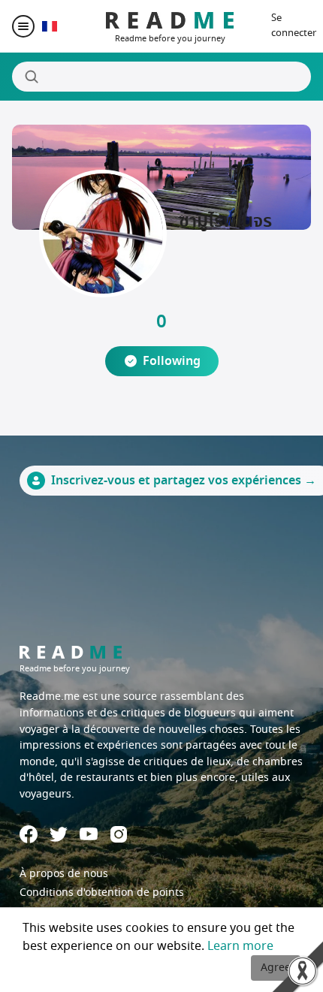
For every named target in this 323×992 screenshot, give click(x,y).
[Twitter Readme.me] (59, 834)
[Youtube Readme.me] (89, 834)
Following (172, 361)
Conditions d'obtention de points (102, 892)
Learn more (240, 946)
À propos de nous (64, 874)
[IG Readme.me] (119, 834)
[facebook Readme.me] (29, 834)
